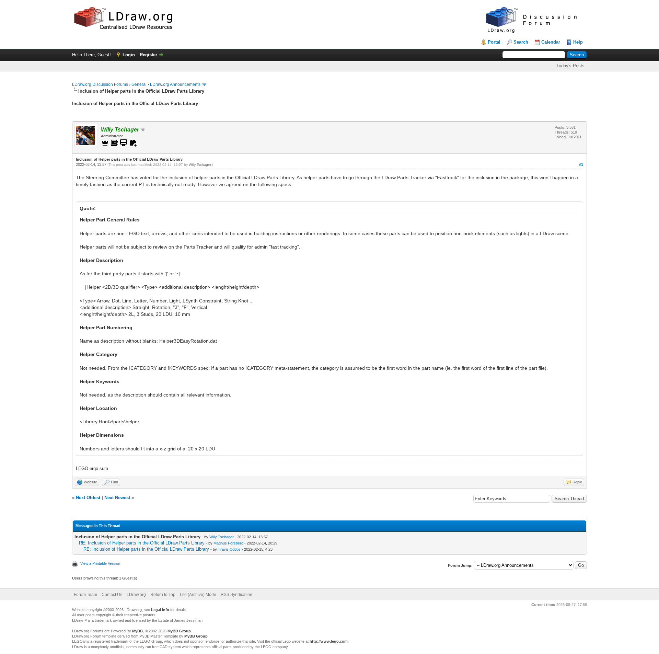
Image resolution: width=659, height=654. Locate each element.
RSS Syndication (236, 594)
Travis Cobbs (229, 549)
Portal (494, 42)
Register (148, 54)
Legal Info (160, 610)
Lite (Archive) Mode (198, 594)
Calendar (550, 42)
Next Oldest (88, 497)
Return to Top (162, 594)
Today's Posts (570, 65)
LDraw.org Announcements (175, 84)
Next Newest (117, 497)
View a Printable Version (100, 563)
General (139, 84)
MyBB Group (179, 631)
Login (129, 54)
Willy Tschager (200, 165)
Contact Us (112, 594)
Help (578, 42)
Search (520, 42)
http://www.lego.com (329, 641)
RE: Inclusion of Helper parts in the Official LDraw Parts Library (142, 543)
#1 (581, 164)
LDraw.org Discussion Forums (100, 84)
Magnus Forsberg (228, 543)
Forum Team (85, 594)
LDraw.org (136, 594)
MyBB (137, 631)
